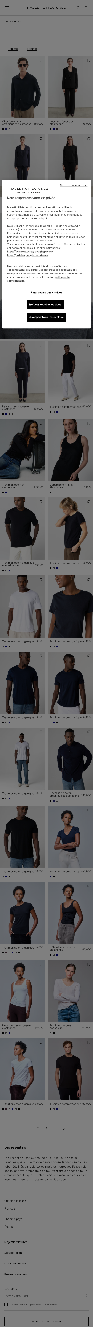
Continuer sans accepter (73, 185)
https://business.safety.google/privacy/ (30, 251)
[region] (46, 254)
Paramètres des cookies (47, 292)
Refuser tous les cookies (45, 304)
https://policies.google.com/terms (27, 255)
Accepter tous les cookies (46, 317)
